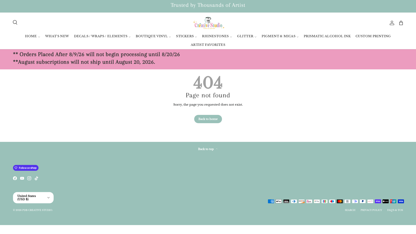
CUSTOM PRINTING (373, 36)
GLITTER (245, 36)
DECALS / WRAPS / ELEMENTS (101, 36)
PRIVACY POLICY (371, 210)
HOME (31, 36)
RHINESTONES (215, 36)
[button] (401, 22)
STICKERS (185, 36)
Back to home (208, 119)
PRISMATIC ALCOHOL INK (327, 36)
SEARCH (350, 210)
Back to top (206, 149)
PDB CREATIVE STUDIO (37, 210)
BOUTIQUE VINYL (152, 36)
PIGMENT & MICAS (278, 36)
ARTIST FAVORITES (208, 45)
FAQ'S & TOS (395, 210)
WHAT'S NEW (57, 36)
